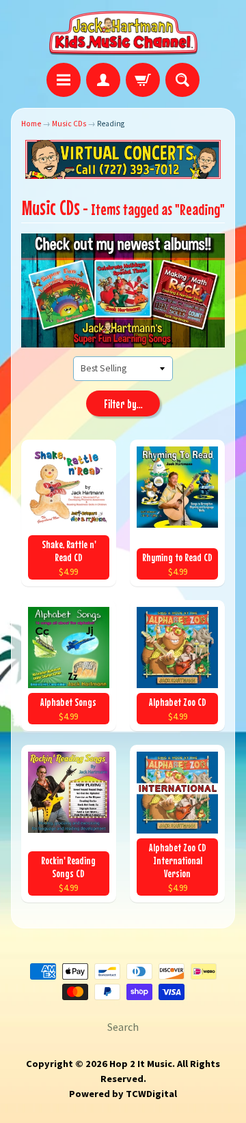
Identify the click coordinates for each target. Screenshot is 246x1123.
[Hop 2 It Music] (123, 33)
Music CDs (69, 123)
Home (31, 123)
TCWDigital (151, 1094)
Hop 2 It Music (140, 1063)
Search (123, 1027)
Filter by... (123, 404)
